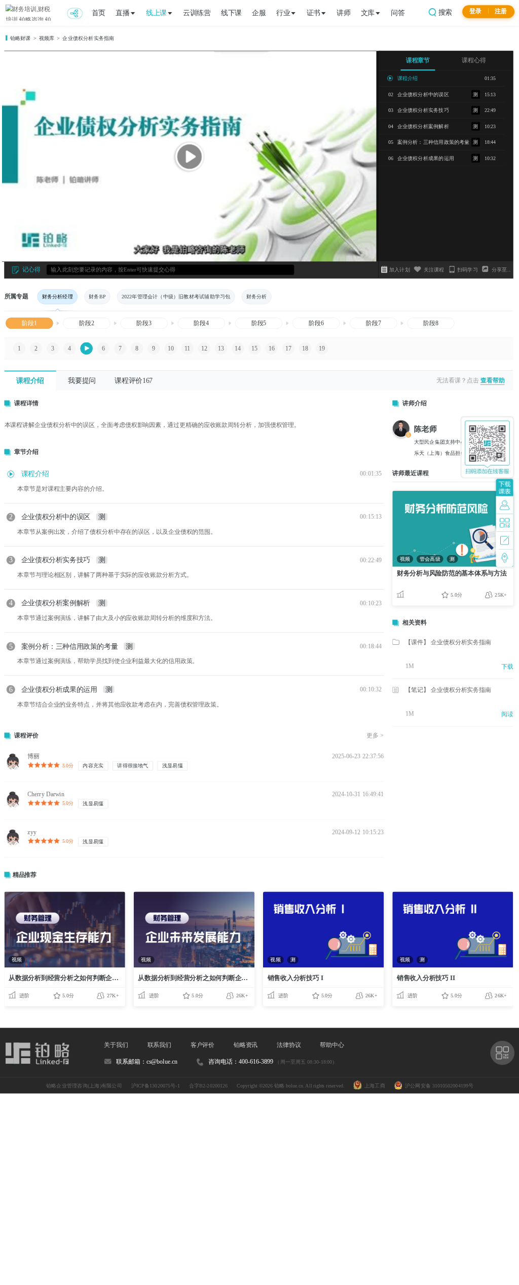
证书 (313, 12)
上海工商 (373, 1085)
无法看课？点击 (457, 380)
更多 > (375, 735)
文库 (368, 12)
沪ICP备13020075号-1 (155, 1085)
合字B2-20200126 (208, 1085)
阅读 (507, 714)
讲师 (343, 12)
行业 (283, 12)
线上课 (156, 12)
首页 (98, 12)
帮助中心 (332, 1044)
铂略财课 (20, 38)
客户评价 (203, 1044)
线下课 (231, 12)
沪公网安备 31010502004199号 (437, 1085)
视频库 (47, 38)
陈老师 (425, 428)
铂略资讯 (246, 1044)
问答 (397, 12)
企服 (259, 12)
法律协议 (289, 1044)
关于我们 (116, 1044)
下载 (507, 666)
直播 (122, 12)
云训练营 (196, 12)
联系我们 (159, 1044)
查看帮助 (492, 380)
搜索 (444, 12)
